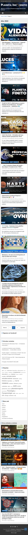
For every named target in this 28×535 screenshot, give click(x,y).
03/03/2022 (4, 494)
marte (17, 381)
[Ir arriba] (25, 529)
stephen (20, 393)
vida (15, 395)
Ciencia (4, 251)
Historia (16, 251)
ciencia (3, 372)
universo (11, 395)
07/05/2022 (4, 229)
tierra (23, 393)
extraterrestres (7, 378)
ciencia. (6, 372)
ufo (3, 395)
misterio (5, 383)
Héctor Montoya (11, 45)
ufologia (6, 395)
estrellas (4, 376)
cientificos (10, 372)
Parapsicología (10, 280)
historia (4, 381)
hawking (20, 378)
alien (3, 370)
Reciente (15, 162)
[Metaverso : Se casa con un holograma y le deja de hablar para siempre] (14, 244)
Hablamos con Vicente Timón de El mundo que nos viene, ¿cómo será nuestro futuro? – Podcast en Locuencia (14, 444)
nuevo (11, 386)
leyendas (9, 381)
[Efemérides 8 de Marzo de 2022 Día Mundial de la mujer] (14, 305)
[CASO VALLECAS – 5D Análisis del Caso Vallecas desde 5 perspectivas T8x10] (14, 124)
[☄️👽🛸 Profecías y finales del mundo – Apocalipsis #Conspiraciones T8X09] (14, 155)
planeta (9, 388)
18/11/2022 (4, 447)
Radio (11, 39)
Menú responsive (25, 1)
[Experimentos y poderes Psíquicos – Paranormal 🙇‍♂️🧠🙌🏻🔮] (14, 185)
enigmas (13, 374)
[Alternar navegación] (2, 13)
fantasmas (15, 378)
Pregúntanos (5, 416)
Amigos (3, 414)
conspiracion (17, 372)
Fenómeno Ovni (5, 39)
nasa (9, 386)
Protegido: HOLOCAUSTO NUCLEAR (10, 361)
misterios (11, 383)
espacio (17, 374)
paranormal (4, 388)
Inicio (3, 403)
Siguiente (23, 327)
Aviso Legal (13, 532)
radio (14, 393)
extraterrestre (11, 376)
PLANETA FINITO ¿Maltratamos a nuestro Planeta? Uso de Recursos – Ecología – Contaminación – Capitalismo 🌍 (13, 104)
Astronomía (20, 370)
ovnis (19, 386)
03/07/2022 (4, 45)
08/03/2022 (4, 318)
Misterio (4, 405)
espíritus (20, 374)
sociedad (21, 251)
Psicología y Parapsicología (8, 392)
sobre (17, 393)
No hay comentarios (19, 45)
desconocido (23, 372)
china (24, 370)
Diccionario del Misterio (7, 418)
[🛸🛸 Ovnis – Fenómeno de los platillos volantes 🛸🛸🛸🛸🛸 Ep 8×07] (14, 215)
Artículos (4, 463)
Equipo (3, 413)
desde (9, 374)
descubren (5, 374)
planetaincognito (17, 388)
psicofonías (4, 391)
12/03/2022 (4, 290)
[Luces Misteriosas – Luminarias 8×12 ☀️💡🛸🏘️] (14, 62)
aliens (5, 370)
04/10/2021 (4, 520)
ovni (15, 386)
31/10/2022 (4, 470)
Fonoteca (4, 411)
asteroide (9, 370)
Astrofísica (14, 370)
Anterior (5, 327)
